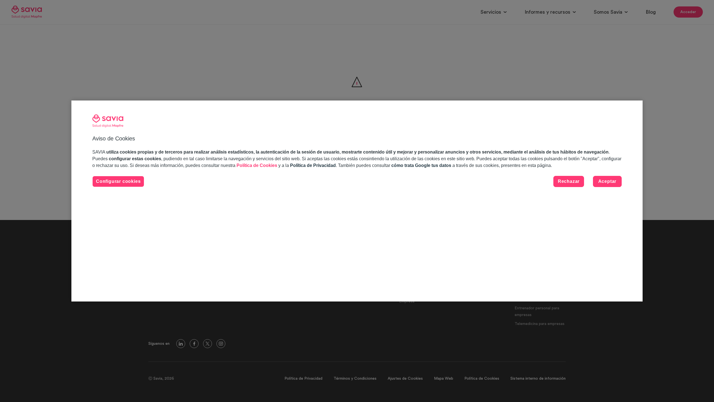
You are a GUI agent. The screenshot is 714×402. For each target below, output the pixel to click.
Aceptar (607, 181)
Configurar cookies (118, 181)
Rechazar (569, 181)
